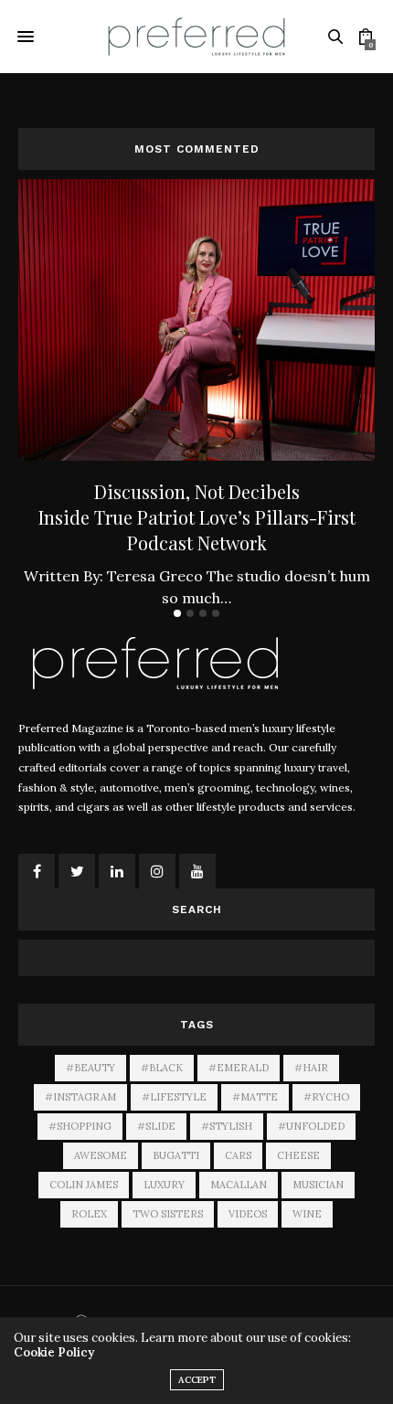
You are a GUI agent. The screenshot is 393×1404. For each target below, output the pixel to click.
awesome (100, 1155)
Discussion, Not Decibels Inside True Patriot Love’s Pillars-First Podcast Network (197, 517)
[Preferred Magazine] (196, 36)
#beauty (90, 1067)
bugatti (176, 1155)
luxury (164, 1184)
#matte (255, 1096)
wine (307, 1213)
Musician (318, 1184)
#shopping (80, 1126)
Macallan (238, 1184)
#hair (311, 1067)
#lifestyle (174, 1096)
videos (247, 1213)
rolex (89, 1213)
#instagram (80, 1096)
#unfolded (311, 1126)
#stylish (226, 1126)
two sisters (168, 1213)
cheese (298, 1155)
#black (162, 1067)
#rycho (326, 1096)
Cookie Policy (54, 1352)
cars (238, 1155)
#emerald (238, 1067)
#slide (156, 1126)
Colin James (83, 1184)
